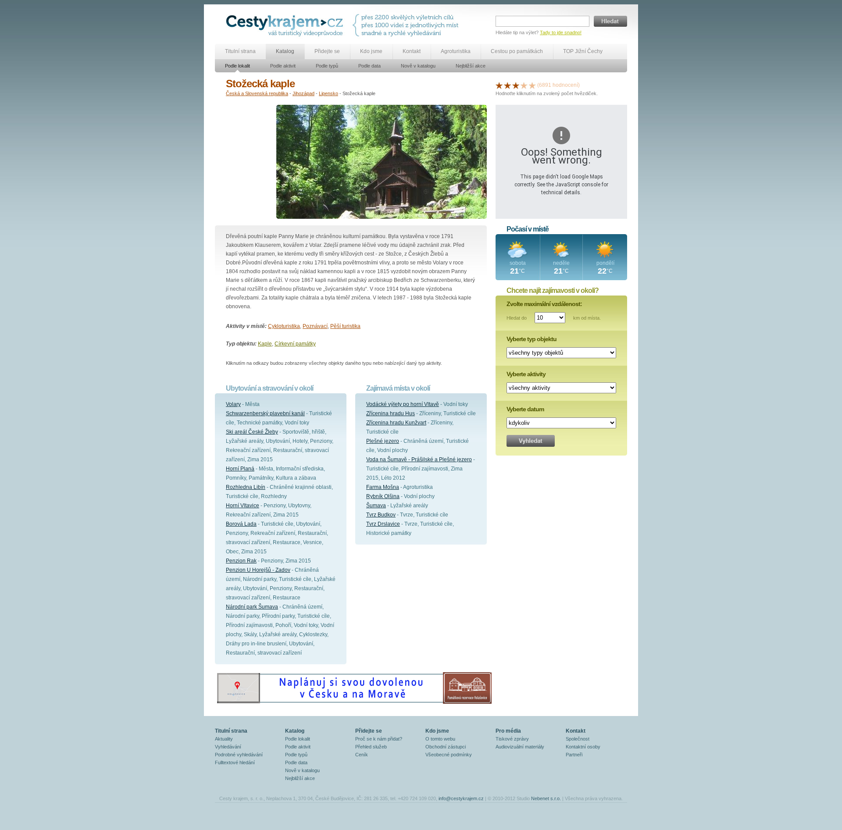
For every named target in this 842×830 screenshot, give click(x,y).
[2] (507, 85)
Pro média (508, 731)
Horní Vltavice (242, 505)
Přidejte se (327, 51)
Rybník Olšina (383, 496)
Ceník (361, 754)
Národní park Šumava (252, 607)
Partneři (574, 754)
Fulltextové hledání (235, 762)
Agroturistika (456, 51)
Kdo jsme (371, 51)
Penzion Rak (241, 561)
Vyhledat (531, 441)
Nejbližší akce (470, 65)
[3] (515, 85)
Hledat (610, 21)
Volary (233, 404)
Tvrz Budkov (381, 515)
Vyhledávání (228, 746)
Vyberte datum (525, 409)
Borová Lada (241, 524)
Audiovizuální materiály (520, 746)
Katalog (285, 51)
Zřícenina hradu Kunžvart (396, 423)
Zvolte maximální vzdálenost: (544, 303)
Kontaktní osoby (583, 746)
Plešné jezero (382, 441)
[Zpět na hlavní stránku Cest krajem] (286, 25)
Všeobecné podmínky (448, 754)
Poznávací (315, 326)
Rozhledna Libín (245, 487)
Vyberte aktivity (526, 374)
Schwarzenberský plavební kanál (265, 413)
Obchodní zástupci (445, 746)
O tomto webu (440, 738)
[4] (524, 85)
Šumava (376, 505)
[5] (532, 85)
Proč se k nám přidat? (378, 738)
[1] (499, 85)
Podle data (369, 65)
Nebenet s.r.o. (546, 798)
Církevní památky (295, 344)
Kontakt (412, 51)
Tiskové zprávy (512, 738)
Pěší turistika (345, 326)
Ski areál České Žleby (252, 432)
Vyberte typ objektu (532, 338)
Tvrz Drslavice (383, 524)
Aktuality (224, 738)
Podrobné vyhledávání (239, 754)
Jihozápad (303, 93)
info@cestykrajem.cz (461, 798)
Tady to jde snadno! (561, 32)
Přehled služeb (371, 746)
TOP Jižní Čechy (583, 51)
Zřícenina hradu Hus (390, 413)
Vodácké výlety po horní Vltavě (402, 404)
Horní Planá (240, 469)
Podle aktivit (283, 65)
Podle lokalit (237, 65)
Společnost (577, 738)
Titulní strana (240, 51)
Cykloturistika (284, 326)
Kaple (265, 344)
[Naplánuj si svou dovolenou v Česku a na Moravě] (354, 703)
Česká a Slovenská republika (257, 93)
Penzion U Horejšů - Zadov (258, 570)
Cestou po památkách (517, 51)
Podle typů (327, 65)
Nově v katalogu (418, 65)
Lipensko (328, 93)
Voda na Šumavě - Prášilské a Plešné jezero (419, 459)
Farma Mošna (382, 487)
